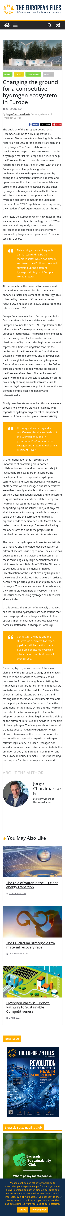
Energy (19, 74)
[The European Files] (7, 25)
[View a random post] (58, 25)
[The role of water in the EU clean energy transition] (32, 861)
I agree (22, 1209)
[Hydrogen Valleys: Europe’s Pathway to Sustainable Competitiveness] (32, 981)
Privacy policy (39, 1209)
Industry (48, 74)
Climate (7, 74)
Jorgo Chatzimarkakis (18, 114)
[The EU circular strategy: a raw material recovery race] (32, 921)
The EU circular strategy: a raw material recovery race (30, 945)
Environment (33, 74)
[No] (60, 1197)
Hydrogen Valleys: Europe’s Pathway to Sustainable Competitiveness (28, 1007)
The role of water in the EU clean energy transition (32, 884)
